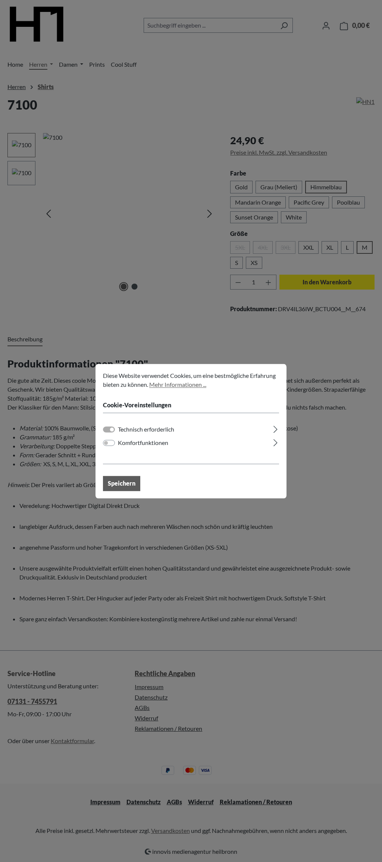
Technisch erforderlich (146, 429)
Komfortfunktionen (143, 442)
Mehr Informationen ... (177, 384)
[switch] (109, 443)
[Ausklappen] (275, 428)
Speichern (121, 483)
